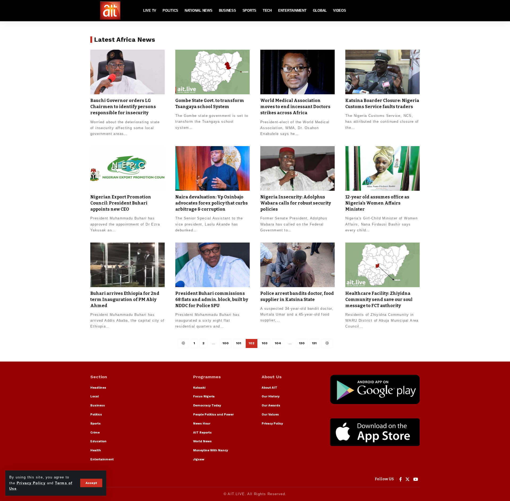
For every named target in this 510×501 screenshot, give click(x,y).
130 (302, 343)
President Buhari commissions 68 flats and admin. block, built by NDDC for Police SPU (211, 299)
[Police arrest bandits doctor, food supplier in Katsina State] (297, 265)
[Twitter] (407, 479)
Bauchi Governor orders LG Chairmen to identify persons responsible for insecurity (123, 106)
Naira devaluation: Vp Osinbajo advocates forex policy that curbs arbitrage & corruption (211, 203)
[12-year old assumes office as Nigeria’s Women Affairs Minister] (382, 168)
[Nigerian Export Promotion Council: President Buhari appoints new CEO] (127, 168)
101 (238, 343)
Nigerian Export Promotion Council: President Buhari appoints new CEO (120, 203)
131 (314, 343)
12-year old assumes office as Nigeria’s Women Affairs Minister (377, 203)
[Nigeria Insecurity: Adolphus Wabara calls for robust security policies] (297, 168)
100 (226, 343)
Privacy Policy (31, 483)
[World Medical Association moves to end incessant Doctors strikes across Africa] (297, 72)
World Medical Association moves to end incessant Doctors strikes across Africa (295, 106)
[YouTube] (416, 479)
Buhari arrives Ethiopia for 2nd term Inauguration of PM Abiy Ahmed (124, 299)
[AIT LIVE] (110, 10)
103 (264, 343)
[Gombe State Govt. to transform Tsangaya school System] (212, 72)
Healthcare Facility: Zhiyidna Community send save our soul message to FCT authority (379, 299)
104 (278, 343)
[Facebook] (400, 479)
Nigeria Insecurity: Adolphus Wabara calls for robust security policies (295, 203)
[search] (415, 10)
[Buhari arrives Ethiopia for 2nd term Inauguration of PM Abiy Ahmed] (127, 265)
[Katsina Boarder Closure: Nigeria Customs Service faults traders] (382, 72)
